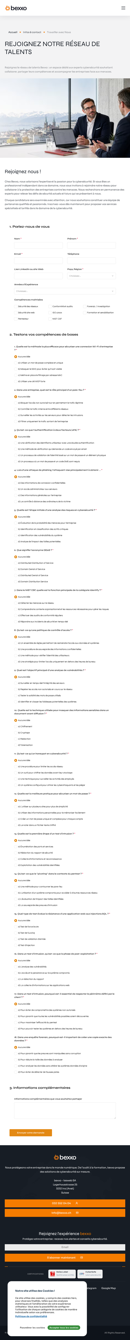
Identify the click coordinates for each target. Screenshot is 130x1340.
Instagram (90, 1288)
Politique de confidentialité (31, 1316)
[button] (112, 276)
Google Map (108, 1288)
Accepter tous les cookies (63, 1327)
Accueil (12, 32)
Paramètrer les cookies (32, 1327)
